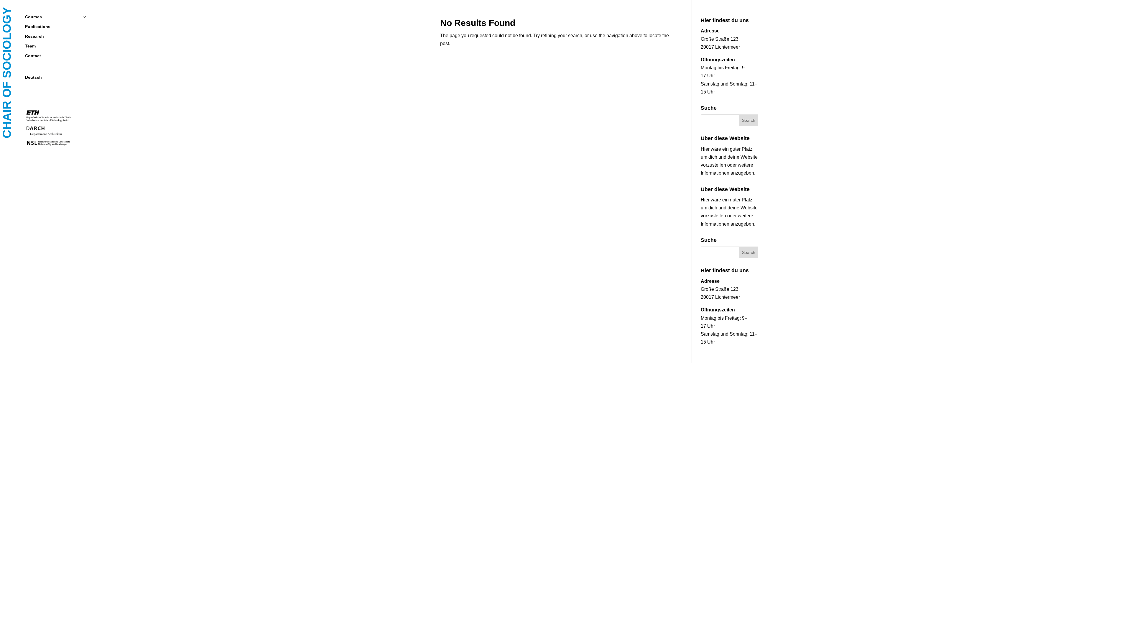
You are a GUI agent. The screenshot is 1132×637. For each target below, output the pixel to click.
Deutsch (33, 77)
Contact (33, 56)
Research (34, 36)
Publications (37, 26)
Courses (33, 17)
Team (30, 46)
